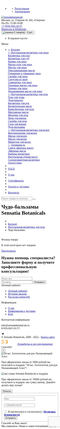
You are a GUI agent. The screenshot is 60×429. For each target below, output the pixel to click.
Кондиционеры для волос (22, 133)
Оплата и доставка (18, 186)
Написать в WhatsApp (13, 29)
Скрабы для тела (17, 121)
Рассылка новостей (19, 296)
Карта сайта (48, 337)
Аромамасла (18, 144)
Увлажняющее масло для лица (25, 91)
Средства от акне (18, 79)
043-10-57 (11, 26)
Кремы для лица (17, 61)
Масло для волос (17, 139)
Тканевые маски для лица (22, 85)
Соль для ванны (17, 124)
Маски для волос (17, 136)
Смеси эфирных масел (21, 147)
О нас (11, 174)
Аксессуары (15, 162)
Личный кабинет (17, 290)
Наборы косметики (19, 153)
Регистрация (22, 8)
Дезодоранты (15, 100)
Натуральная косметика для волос (30, 130)
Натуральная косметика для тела (29, 94)
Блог (10, 314)
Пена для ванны (17, 118)
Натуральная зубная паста (23, 156)
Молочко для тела (18, 115)
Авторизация (22, 11)
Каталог (15, 49)
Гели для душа (16, 97)
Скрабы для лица (18, 76)
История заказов (17, 293)
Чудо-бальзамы (16, 127)
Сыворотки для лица (20, 82)
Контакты (13, 192)
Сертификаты (16, 180)
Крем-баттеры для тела (21, 109)
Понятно (7, 391)
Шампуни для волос (19, 142)
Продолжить (8, 250)
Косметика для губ (18, 58)
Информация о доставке (22, 311)
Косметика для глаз (19, 55)
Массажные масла (18, 112)
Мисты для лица (17, 67)
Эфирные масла (17, 150)
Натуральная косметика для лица (29, 52)
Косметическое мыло (20, 106)
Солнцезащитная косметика (24, 159)
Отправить (39, 282)
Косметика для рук (18, 103)
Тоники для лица (17, 88)
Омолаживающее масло (21, 70)
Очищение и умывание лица (24, 73)
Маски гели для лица (20, 64)
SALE (11, 168)
